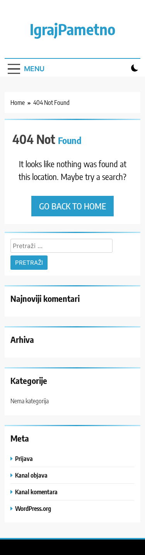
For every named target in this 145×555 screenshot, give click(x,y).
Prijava (24, 458)
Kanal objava (31, 475)
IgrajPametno (72, 29)
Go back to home (72, 205)
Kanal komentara (36, 492)
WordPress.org (33, 508)
